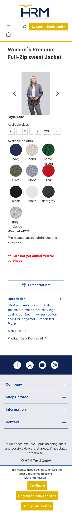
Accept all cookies (37, 506)
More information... (36, 477)
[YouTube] (42, 365)
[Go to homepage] (34, 12)
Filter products (38, 285)
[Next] (57, 93)
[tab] (35, 311)
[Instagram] (55, 365)
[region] (36, 93)
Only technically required (37, 496)
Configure (37, 485)
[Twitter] (30, 365)
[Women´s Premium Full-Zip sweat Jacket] (36, 93)
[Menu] (8, 26)
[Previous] (14, 93)
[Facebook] (17, 365)
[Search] (24, 26)
